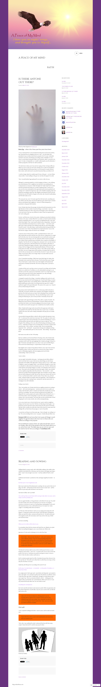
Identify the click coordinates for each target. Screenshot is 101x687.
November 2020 (66, 190)
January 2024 (65, 156)
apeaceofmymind (70, 111)
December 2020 (65, 186)
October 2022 (65, 166)
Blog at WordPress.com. (17, 684)
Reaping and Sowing (32, 461)
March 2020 (65, 207)
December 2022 (65, 163)
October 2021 (65, 180)
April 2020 (64, 203)
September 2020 (66, 193)
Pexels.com (34, 146)
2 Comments (21, 450)
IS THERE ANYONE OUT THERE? (30, 80)
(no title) (64, 81)
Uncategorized (65, 141)
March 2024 (64, 153)
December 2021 (65, 176)
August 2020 (65, 197)
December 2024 (65, 149)
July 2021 (64, 183)
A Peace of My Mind (32, 57)
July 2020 (64, 200)
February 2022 (65, 173)
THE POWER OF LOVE (67, 86)
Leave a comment (22, 677)
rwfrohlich (68, 116)
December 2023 (65, 159)
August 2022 (65, 170)
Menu (80, 53)
